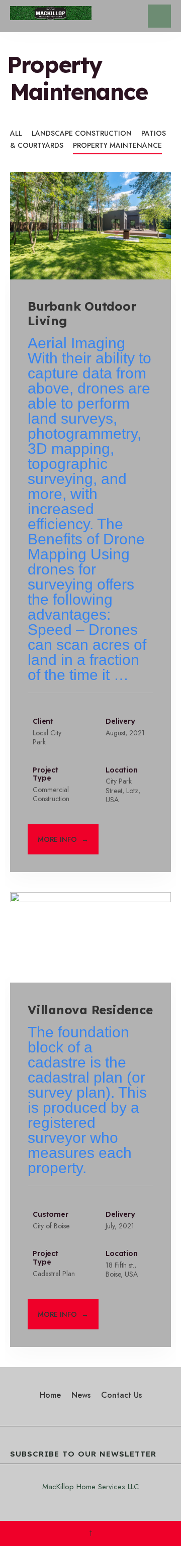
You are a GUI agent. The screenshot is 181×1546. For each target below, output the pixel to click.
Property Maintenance (117, 145)
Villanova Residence (90, 1009)
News (80, 1395)
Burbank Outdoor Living (82, 313)
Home (50, 1395)
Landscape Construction (82, 133)
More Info (63, 839)
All (16, 133)
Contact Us (121, 1395)
